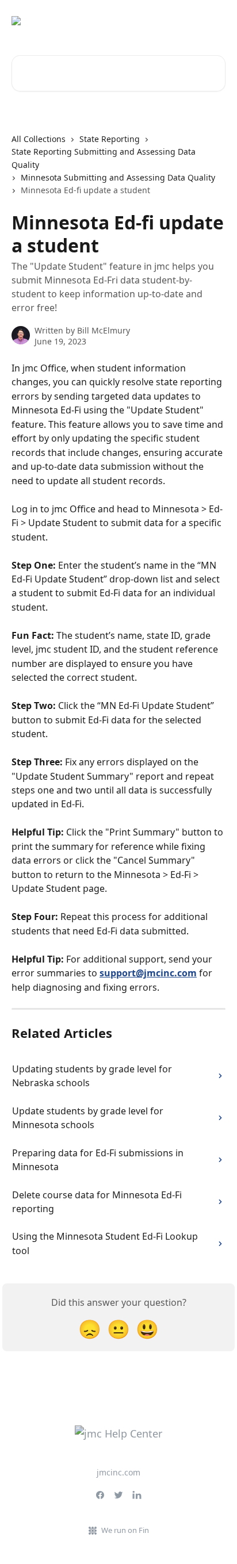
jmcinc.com (118, 1472)
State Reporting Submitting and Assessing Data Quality (104, 158)
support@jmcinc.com (148, 973)
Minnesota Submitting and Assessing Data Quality (118, 177)
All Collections (39, 138)
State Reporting (109, 138)
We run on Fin (125, 1530)
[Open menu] (215, 21)
